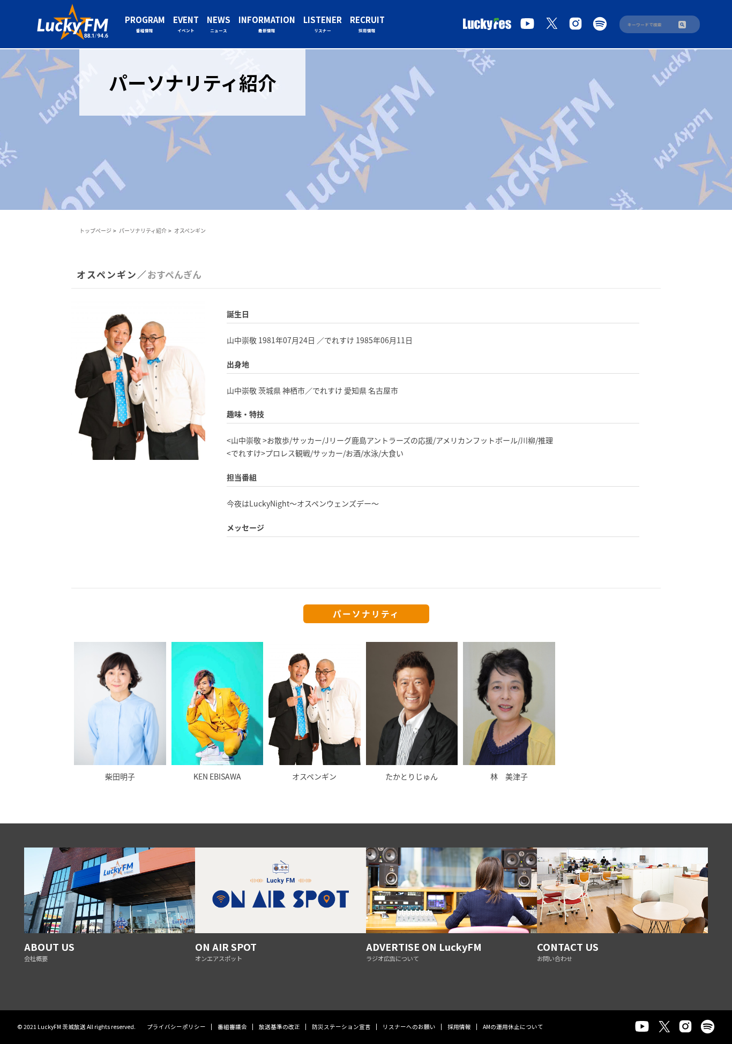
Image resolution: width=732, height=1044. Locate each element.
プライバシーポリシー (176, 1027)
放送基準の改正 (279, 1027)
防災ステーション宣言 (341, 1027)
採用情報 (459, 1027)
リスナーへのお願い (409, 1027)
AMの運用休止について (513, 1027)
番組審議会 (232, 1027)
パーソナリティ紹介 (143, 230)
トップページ (95, 230)
